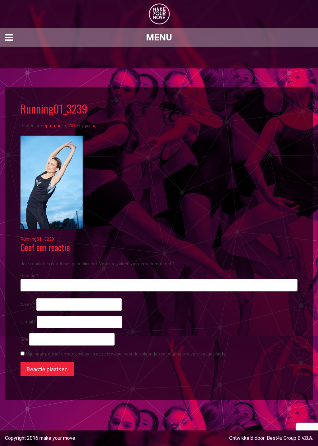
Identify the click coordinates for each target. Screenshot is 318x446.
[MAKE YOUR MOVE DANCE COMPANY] (159, 14)
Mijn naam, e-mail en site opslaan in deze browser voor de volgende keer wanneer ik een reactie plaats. (125, 353)
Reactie (29, 275)
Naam (27, 304)
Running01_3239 (37, 239)
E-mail (28, 321)
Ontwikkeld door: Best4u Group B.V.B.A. (271, 438)
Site (24, 339)
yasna (91, 125)
